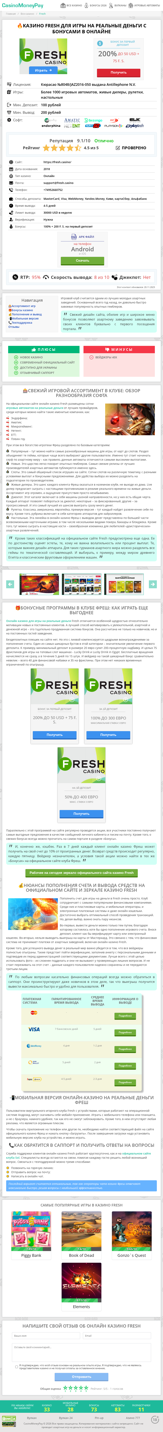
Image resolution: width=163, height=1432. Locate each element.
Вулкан (32, 1418)
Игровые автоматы (147, 5)
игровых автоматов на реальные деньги (34, 408)
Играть (41, 70)
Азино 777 (133, 1418)
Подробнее (125, 1015)
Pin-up (99, 1418)
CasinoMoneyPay (22, 5)
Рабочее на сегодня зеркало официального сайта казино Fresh (82, 873)
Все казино (74, 5)
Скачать (82, 260)
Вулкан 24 (66, 1418)
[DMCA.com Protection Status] (9, 1418)
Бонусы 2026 (98, 5)
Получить (119, 72)
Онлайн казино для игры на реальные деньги (38, 621)
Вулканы (120, 5)
